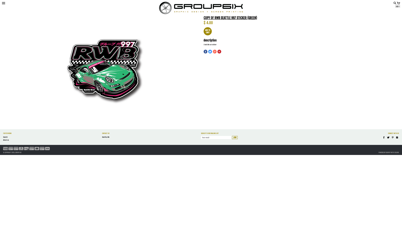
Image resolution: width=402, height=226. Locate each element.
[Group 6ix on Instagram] (397, 139)
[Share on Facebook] (205, 51)
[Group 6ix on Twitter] (388, 139)
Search (5, 137)
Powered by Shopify (385, 152)
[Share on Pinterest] (219, 51)
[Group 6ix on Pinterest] (393, 139)
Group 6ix (18, 152)
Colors (396, 152)
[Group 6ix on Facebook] (384, 139)
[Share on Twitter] (210, 51)
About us (6, 140)
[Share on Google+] (215, 51)
